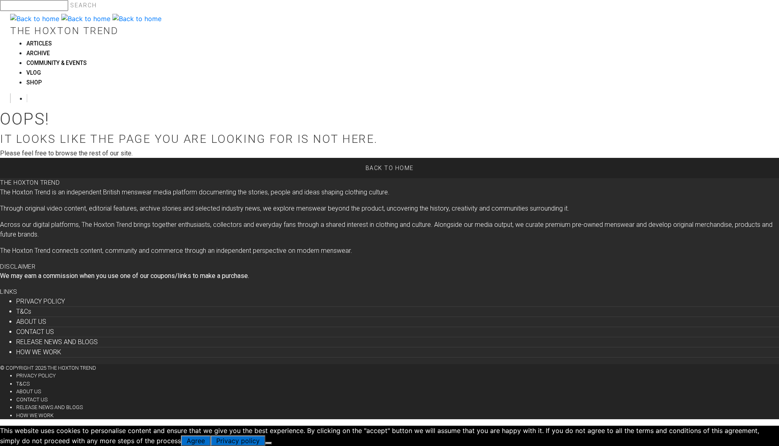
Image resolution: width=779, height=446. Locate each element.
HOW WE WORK (38, 352)
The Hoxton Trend (64, 31)
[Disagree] (268, 443)
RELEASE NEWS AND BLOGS (57, 342)
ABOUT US (31, 321)
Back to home (390, 168)
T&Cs (23, 311)
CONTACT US (35, 332)
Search (83, 5)
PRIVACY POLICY (40, 301)
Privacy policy (238, 441)
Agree (196, 441)
